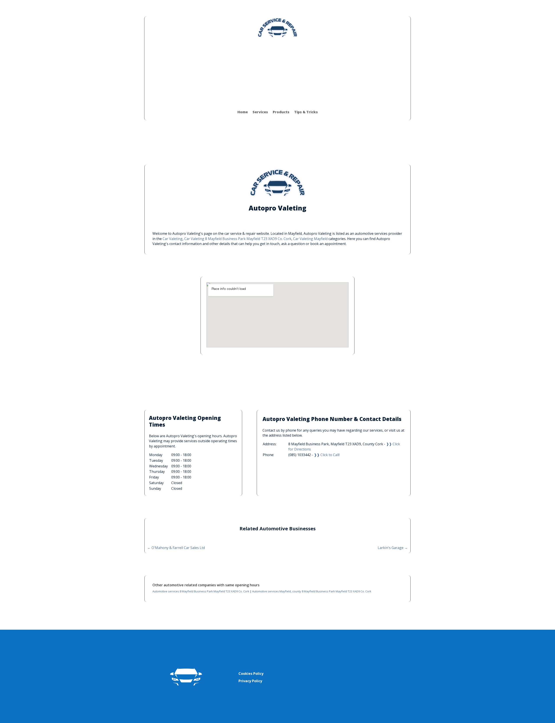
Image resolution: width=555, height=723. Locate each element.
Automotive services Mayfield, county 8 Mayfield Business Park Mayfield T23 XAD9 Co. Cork (311, 591)
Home (242, 112)
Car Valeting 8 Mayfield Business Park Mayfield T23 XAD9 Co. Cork (237, 238)
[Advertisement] (277, 71)
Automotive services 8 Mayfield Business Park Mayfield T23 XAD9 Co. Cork (200, 591)
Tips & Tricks (306, 112)
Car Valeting (173, 238)
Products (281, 112)
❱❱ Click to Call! (327, 454)
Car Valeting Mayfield (310, 238)
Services (260, 112)
